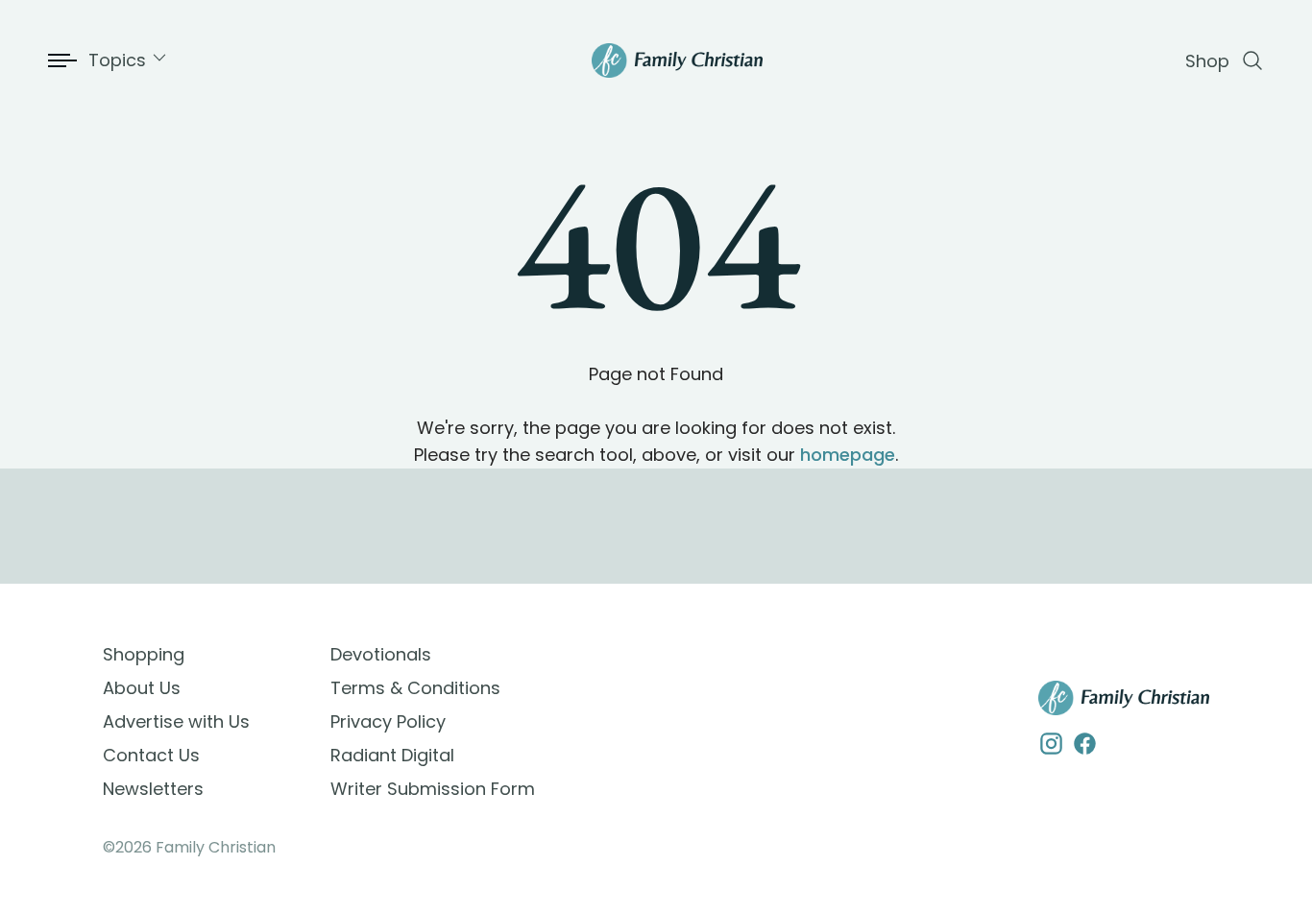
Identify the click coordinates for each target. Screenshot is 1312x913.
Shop (1207, 61)
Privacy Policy (388, 721)
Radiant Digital (392, 755)
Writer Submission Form (432, 789)
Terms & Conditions (415, 688)
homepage (847, 455)
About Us (142, 688)
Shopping (143, 654)
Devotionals (380, 654)
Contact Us (151, 755)
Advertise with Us (176, 721)
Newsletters (153, 789)
